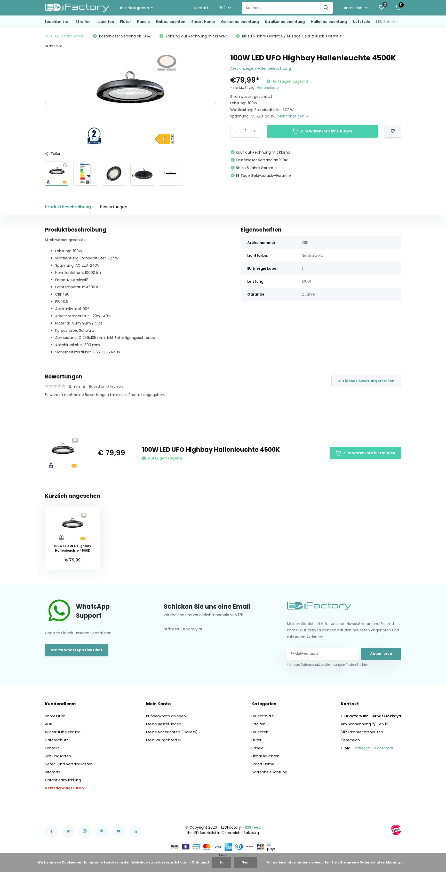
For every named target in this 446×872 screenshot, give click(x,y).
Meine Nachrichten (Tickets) (172, 732)
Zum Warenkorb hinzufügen (326, 131)
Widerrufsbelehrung (63, 732)
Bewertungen (113, 207)
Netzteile (361, 21)
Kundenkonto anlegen (166, 716)
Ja (221, 862)
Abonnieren (381, 653)
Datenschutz (56, 740)
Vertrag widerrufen (64, 788)
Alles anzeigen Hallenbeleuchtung (260, 68)
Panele (143, 21)
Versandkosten (269, 87)
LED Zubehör (387, 21)
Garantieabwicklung (63, 780)
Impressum (55, 716)
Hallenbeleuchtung (329, 21)
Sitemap (52, 772)
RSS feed (253, 827)
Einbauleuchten (170, 21)
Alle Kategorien (134, 7)
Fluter (125, 21)
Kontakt (201, 7)
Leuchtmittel (57, 21)
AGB (48, 724)
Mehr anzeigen (291, 116)
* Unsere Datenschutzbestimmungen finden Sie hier (327, 664)
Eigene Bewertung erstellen (368, 381)
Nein (246, 862)
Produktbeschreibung (68, 207)
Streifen (83, 21)
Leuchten (105, 21)
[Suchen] (326, 8)
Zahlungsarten (58, 756)
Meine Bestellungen (163, 724)
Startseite (53, 46)
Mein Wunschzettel (163, 740)
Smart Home (203, 21)
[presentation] (47, 103)
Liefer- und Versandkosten (69, 764)
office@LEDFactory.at (374, 748)
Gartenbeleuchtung (240, 21)
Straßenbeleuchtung (285, 21)
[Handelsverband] (396, 830)
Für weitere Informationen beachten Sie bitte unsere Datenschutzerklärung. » (334, 862)
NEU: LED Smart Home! (65, 36)
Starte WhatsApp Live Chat (76, 650)
